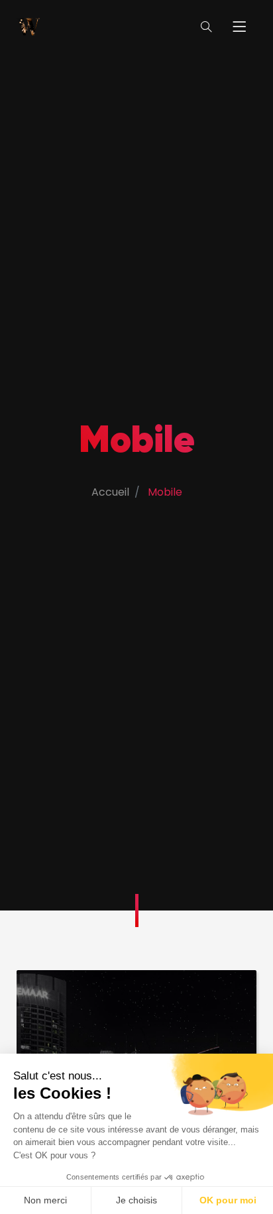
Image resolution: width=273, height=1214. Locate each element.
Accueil (110, 492)
